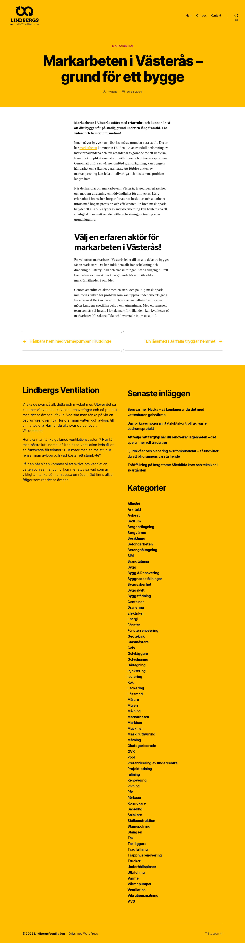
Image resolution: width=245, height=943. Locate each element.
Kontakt (216, 15)
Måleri (133, 705)
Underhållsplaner (142, 867)
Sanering (135, 809)
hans (114, 91)
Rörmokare (137, 803)
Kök (131, 682)
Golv (131, 648)
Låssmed (135, 694)
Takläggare (137, 844)
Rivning (134, 786)
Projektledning (140, 769)
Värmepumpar (140, 884)
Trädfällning (138, 849)
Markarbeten (122, 45)
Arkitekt (134, 510)
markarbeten (88, 148)
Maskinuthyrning (142, 734)
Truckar (134, 861)
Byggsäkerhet (139, 584)
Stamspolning (139, 826)
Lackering (136, 688)
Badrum (134, 521)
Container (136, 602)
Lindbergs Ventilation (49, 933)
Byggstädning (139, 596)
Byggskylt (136, 590)
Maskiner (135, 728)
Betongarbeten (140, 544)
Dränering (136, 607)
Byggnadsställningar (145, 579)
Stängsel (135, 832)
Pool (131, 757)
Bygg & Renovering (143, 573)
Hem (189, 15)
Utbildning (136, 872)
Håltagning (137, 665)
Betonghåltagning (142, 550)
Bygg (132, 567)
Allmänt (134, 504)
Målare (133, 700)
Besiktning (136, 538)
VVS (131, 901)
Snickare (135, 815)
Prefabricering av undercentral (153, 763)
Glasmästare (138, 642)
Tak (131, 838)
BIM (131, 556)
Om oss (201, 15)
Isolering (135, 677)
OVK (131, 751)
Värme (133, 878)
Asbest (134, 515)
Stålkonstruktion (141, 821)
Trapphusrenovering (145, 855)
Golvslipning (138, 659)
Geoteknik (136, 636)
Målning (134, 711)
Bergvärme (137, 533)
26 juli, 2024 (134, 91)
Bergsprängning (141, 527)
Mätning (134, 740)
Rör (130, 792)
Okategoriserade (142, 746)
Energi (133, 619)
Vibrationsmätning (143, 895)
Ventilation (137, 890)
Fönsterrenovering (143, 630)
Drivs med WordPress (83, 933)
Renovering (137, 780)
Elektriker (136, 613)
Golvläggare (138, 653)
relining (134, 775)
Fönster (134, 625)
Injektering (137, 671)
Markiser (135, 723)
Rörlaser (135, 798)
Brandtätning (138, 561)
